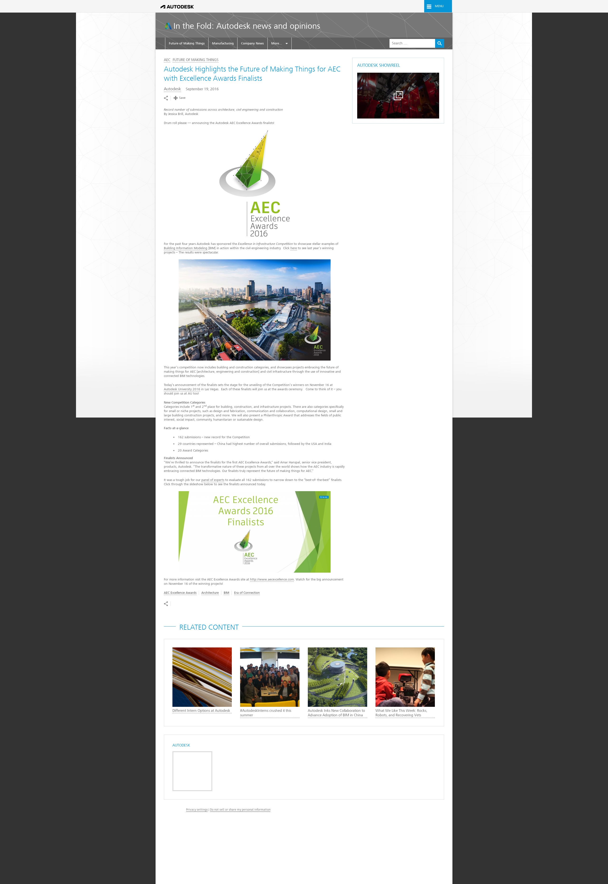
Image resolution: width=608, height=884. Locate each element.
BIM (226, 593)
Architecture (210, 593)
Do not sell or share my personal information (240, 810)
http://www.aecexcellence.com (272, 579)
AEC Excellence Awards (180, 593)
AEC (167, 60)
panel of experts (212, 480)
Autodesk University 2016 (182, 389)
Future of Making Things (187, 43)
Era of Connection (247, 593)
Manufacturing (223, 43)
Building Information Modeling (185, 248)
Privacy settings (197, 810)
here (293, 248)
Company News (252, 43)
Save (182, 98)
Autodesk (172, 88)
